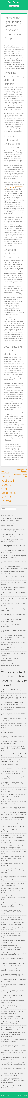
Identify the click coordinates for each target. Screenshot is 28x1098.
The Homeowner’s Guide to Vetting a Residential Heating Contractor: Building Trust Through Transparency (13, 904)
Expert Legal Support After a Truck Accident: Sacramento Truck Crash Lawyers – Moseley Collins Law (13, 1080)
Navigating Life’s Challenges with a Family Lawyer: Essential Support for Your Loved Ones (13, 1052)
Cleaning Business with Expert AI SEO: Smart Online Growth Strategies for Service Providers (13, 748)
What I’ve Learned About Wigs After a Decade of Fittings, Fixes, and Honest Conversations (12, 858)
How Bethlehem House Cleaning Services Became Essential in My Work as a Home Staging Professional (13, 878)
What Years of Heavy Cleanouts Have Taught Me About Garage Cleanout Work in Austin (13, 897)
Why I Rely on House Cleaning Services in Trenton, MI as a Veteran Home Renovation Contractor (13, 871)
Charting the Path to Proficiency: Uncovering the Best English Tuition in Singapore (11, 935)
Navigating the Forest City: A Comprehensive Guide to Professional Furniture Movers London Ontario (11, 947)
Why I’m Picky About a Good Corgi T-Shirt (14, 826)
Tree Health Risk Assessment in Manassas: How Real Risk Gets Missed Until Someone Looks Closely (13, 801)
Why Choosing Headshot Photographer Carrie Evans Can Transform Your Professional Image (13, 1034)
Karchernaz (14, 2)
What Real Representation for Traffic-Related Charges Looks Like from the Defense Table (14, 784)
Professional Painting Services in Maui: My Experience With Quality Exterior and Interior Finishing (13, 725)
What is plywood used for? (10, 764)
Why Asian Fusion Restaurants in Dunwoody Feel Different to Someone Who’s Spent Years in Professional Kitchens (13, 697)
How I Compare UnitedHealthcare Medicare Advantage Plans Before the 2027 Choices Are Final (13, 637)
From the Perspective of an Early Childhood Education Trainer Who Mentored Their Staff (13, 912)
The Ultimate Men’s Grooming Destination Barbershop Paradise (20, 471)
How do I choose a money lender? (12, 823)
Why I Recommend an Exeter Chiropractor (14, 768)
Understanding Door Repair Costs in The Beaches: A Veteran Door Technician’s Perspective (13, 890)
